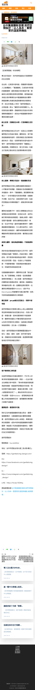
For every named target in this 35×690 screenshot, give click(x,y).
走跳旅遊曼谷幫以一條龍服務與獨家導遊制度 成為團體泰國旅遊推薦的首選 (25, 558)
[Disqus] (17, 522)
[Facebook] (4, 41)
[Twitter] (19, 41)
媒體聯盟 (6, 12)
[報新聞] (5, 3)
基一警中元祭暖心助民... (13, 587)
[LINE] (7, 41)
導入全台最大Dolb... (12, 568)
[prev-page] (3, 641)
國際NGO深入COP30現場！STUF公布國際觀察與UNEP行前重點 (9, 558)
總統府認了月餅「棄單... (13, 606)
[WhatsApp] (15, 41)
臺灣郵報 (14, 12)
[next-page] (5, 641)
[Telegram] (11, 41)
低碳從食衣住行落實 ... (12, 625)
